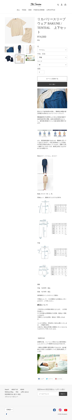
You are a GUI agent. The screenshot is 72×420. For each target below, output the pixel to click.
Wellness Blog (9, 392)
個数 (38, 69)
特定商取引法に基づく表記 (13, 394)
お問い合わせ (25, 392)
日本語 (8, 409)
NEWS (22, 389)
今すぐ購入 (52, 84)
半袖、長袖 (41, 54)
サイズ (39, 61)
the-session (64, 414)
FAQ (17, 392)
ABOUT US (15, 389)
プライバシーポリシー (11, 397)
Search (7, 389)
